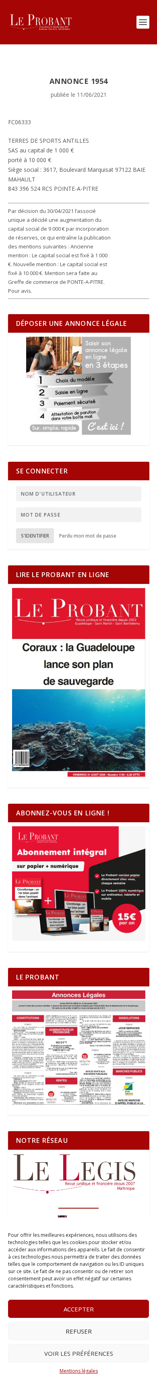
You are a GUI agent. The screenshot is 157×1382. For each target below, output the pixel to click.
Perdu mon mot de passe (87, 535)
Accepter (79, 1309)
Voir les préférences (78, 1353)
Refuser (79, 1331)
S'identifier (35, 535)
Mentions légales (79, 1370)
